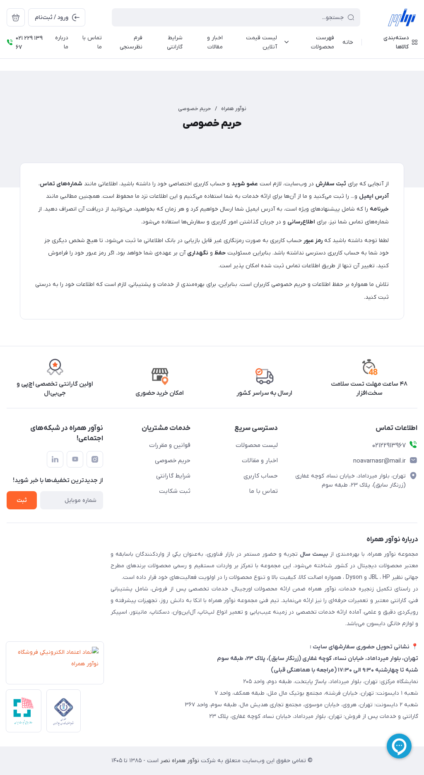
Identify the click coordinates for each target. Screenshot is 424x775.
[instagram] (95, 459)
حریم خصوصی (194, 108)
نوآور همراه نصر (179, 761)
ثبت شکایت (174, 491)
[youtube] (75, 459)
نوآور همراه (233, 108)
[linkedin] (55, 459)
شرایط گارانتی (173, 476)
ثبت (22, 500)
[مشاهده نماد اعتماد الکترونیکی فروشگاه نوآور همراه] (52, 665)
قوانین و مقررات (169, 445)
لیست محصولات (257, 445)
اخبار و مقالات (260, 460)
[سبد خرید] (16, 17)
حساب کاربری (260, 476)
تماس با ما (263, 491)
